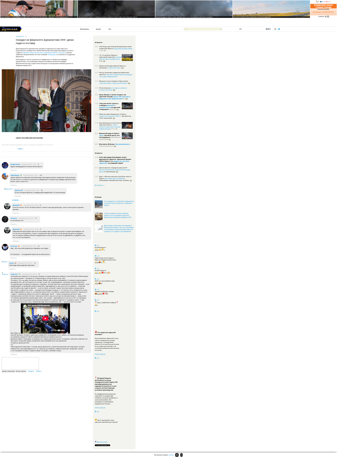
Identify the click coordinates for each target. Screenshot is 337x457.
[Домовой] (7, 209)
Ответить (13, 170)
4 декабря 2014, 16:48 (31, 229)
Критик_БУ (19, 190)
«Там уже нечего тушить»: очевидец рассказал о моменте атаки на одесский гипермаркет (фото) (107, 17)
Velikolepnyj (15, 175)
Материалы (84, 29)
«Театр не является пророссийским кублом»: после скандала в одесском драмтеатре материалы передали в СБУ (117, 215)
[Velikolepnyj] (5, 179)
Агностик (14, 246)
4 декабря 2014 (20, 36)
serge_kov (14, 274)
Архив (98, 29)
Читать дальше (100, 354)
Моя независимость (122, 144)
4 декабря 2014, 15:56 (29, 246)
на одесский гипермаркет (109, 108)
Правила (31, 371)
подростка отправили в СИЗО (109, 116)
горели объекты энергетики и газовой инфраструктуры (109, 127)
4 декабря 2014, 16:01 (25, 263)
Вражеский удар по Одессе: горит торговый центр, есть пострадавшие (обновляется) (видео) (184, 17)
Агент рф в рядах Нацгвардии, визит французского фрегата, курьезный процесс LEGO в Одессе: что (115, 159)
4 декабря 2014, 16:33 (29, 274)
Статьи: (98, 197)
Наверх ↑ (21, 149)
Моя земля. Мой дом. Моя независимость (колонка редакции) (252, 17)
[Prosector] (5, 222)
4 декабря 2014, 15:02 (30, 175)
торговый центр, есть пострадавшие (110, 137)
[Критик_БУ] (8, 189)
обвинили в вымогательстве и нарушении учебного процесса (43, 53)
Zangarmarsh (15, 164)
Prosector (14, 218)
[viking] (4, 262)
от (109, 172)
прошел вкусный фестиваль (122, 49)
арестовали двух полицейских (114, 178)
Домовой (16, 205)
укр (240, 29)
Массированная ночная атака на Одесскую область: (110, 124)
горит (101, 135)
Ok (177, 455)
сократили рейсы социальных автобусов (113, 83)
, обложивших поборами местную (114, 179)
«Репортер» (52, 55)
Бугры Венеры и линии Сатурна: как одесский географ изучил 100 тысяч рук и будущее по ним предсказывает (34, 17)
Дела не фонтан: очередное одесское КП (113, 168)
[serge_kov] (5, 274)
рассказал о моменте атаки (107, 106)
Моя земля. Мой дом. (107, 144)
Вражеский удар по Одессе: (109, 133)
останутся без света (114, 68)
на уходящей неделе (115, 163)
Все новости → (100, 185)
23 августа (98, 153)
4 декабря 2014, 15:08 (32, 190)
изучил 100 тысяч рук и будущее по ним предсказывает (114, 98)
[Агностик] (5, 250)
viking (11, 263)
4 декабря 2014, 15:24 (26, 218)
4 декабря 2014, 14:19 (29, 164)
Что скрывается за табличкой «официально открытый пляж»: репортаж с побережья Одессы (119, 203)
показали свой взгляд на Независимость (110, 58)
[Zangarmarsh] (5, 168)
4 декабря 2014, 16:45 (31, 205)
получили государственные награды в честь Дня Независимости (115, 75)
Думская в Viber (102, 442)
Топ (109, 29)
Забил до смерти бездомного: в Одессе (112, 114)
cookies (171, 455)
